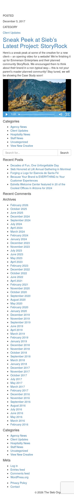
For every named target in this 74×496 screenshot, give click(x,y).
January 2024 (18, 239)
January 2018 (18, 364)
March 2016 (17, 420)
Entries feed (17, 469)
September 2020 (20, 296)
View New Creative (21, 145)
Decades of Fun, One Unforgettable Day (34, 165)
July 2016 (16, 409)
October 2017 (18, 375)
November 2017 (20, 371)
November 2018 (20, 349)
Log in (14, 466)
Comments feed (20, 473)
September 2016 (20, 402)
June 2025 (16, 212)
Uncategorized (19, 142)
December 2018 (20, 345)
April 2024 (16, 228)
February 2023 (19, 265)
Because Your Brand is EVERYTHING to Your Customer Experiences (37, 178)
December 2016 (20, 394)
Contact (15, 486)
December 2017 (20, 367)
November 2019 (20, 318)
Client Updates (19, 130)
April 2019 (16, 330)
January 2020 (18, 311)
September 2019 (20, 322)
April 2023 (16, 262)
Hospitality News (20, 134)
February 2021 (19, 284)
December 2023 (20, 243)
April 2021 (16, 281)
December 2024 (20, 216)
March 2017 (17, 386)
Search (64, 152)
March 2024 (17, 231)
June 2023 (16, 254)
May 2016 (16, 417)
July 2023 (16, 250)
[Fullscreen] (67, 114)
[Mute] (60, 114)
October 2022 (18, 273)
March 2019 (17, 333)
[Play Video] (6, 114)
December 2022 (20, 269)
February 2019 (19, 337)
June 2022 (16, 277)
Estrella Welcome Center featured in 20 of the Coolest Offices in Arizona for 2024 (37, 186)
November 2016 (20, 398)
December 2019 (20, 315)
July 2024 (16, 224)
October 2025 (18, 209)
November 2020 (20, 288)
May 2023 (16, 258)
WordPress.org (19, 477)
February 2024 (19, 235)
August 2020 (18, 299)
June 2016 (16, 413)
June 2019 (16, 326)
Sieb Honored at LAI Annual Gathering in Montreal (40, 169)
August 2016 (18, 405)
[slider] (37, 114)
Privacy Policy (18, 483)
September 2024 (20, 220)
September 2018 (20, 356)
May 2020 (16, 303)
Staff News (16, 138)
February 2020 (19, 307)
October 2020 (18, 292)
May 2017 (16, 383)
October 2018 (18, 352)
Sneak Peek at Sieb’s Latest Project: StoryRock (35, 42)
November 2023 (20, 246)
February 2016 (19, 424)
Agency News (18, 127)
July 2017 (16, 379)
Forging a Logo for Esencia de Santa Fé (34, 173)
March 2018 (17, 360)
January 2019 (18, 341)
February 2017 (19, 390)
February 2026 (19, 205)
